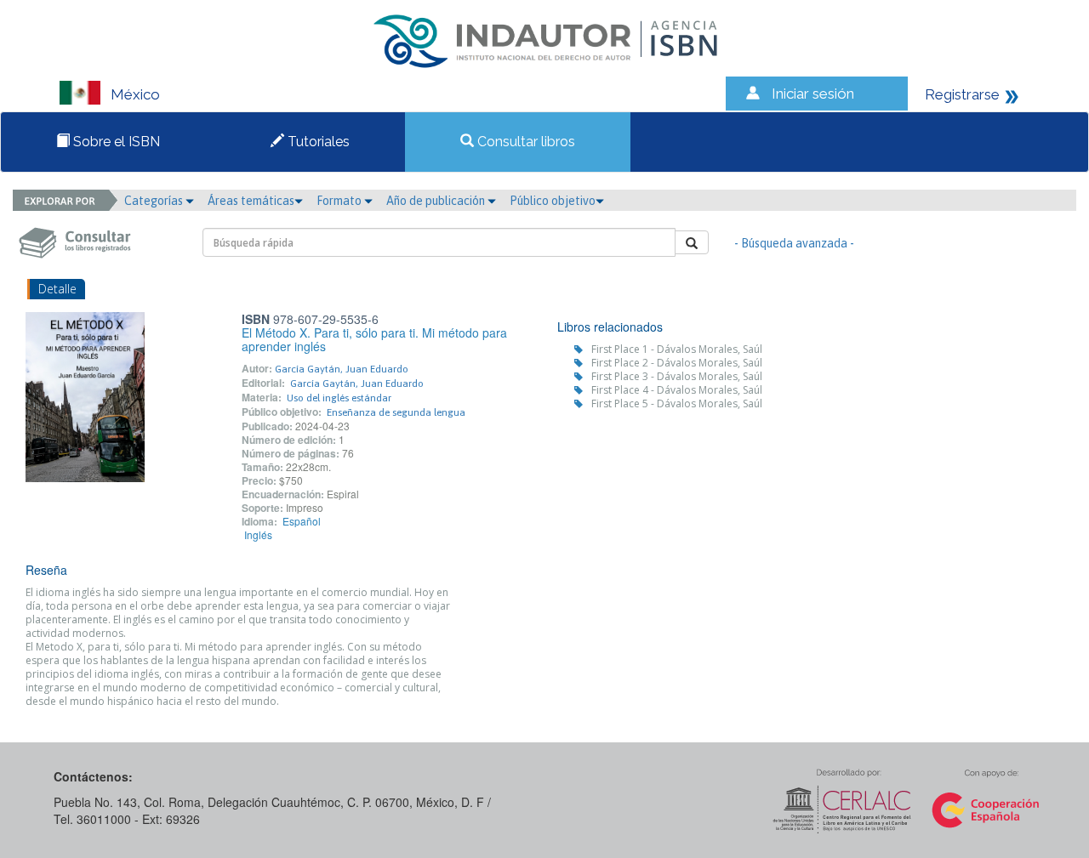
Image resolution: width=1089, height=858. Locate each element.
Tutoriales (317, 142)
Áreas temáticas (251, 200)
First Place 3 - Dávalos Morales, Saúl (676, 376)
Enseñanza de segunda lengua (396, 412)
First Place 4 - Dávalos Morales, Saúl (676, 390)
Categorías (154, 200)
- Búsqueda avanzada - (794, 243)
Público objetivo (553, 200)
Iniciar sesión (813, 93)
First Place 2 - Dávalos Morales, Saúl (676, 362)
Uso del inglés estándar (339, 398)
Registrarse (962, 94)
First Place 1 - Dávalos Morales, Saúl (676, 349)
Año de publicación (436, 200)
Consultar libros (524, 142)
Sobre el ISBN (115, 142)
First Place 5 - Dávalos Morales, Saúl (676, 403)
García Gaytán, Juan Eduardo (341, 369)
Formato (340, 200)
